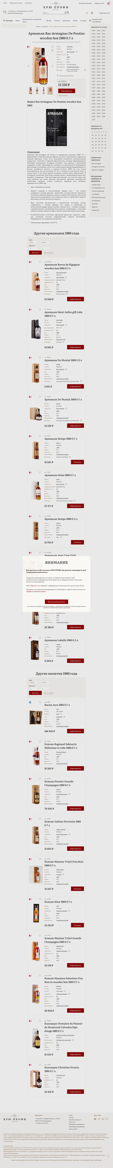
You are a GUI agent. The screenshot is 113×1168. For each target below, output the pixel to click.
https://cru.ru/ (35, 586)
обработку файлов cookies (36, 591)
